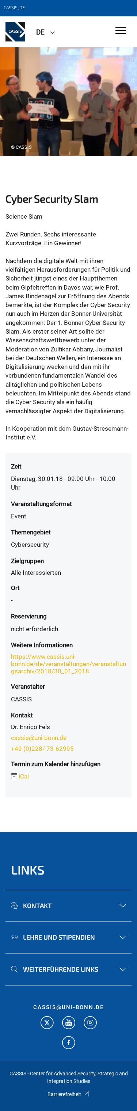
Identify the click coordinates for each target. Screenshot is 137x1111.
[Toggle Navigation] (120, 31)
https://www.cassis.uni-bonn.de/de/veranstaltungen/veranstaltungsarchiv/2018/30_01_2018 (68, 664)
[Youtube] (68, 1024)
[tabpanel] (68, 101)
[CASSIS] (15, 31)
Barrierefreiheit (64, 1094)
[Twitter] (47, 1024)
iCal (24, 776)
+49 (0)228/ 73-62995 (42, 748)
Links (28, 869)
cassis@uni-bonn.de (38, 737)
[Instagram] (90, 1024)
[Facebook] (68, 1044)
